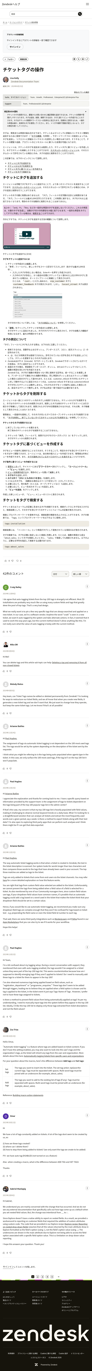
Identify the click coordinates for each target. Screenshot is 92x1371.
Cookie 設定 (63, 1353)
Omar (12, 1115)
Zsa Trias (14, 1029)
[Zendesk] (46, 1333)
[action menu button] (87, 586)
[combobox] (60, 574)
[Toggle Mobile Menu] (87, 4)
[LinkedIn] (74, 59)
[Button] (6, 560)
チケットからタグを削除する (20, 166)
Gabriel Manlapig (18, 1188)
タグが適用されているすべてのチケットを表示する (49, 456)
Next (58, 1276)
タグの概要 (36, 135)
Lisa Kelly (14, 78)
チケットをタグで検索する (19, 171)
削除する (36, 213)
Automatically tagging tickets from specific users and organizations (54, 1055)
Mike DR (14, 644)
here (5, 880)
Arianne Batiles (17, 726)
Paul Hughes (11, 738)
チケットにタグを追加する (19, 163)
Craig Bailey (15, 587)
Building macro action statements (28, 1095)
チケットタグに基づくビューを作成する (25, 168)
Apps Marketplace (11, 922)
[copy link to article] (87, 59)
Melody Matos (16, 684)
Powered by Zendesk (49, 1365)
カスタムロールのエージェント (63, 150)
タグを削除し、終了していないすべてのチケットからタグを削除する (38, 417)
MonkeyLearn (61, 918)
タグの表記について (47, 322)
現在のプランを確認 (81, 92)
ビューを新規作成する (17, 472)
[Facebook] (83, 59)
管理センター (13, 466)
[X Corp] (78, 59)
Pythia (74, 918)
